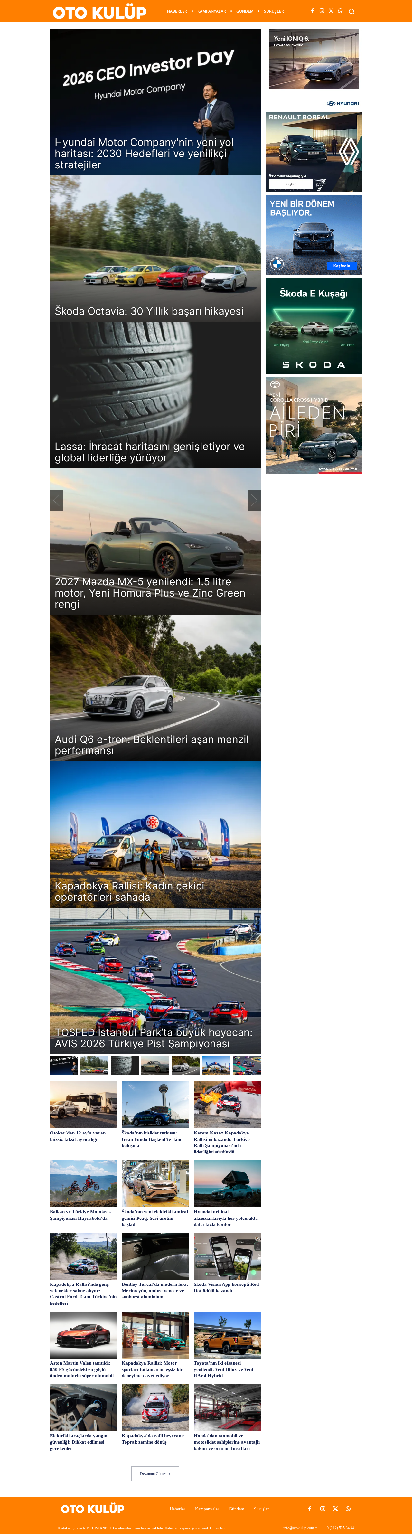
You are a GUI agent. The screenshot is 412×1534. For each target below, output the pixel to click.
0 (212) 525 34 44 (340, 1528)
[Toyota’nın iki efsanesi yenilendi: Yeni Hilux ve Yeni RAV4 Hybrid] (227, 1335)
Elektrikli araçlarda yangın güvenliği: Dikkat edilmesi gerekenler (78, 1442)
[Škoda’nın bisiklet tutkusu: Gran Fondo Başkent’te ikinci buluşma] (155, 1104)
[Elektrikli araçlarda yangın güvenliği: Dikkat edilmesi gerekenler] (83, 1407)
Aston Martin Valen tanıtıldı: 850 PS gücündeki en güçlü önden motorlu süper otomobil (82, 1369)
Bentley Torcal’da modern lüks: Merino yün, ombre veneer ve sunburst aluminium (155, 1290)
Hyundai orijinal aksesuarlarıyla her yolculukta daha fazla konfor (226, 1218)
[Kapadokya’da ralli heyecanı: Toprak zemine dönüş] (155, 1407)
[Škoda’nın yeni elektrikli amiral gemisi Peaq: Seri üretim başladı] (155, 1183)
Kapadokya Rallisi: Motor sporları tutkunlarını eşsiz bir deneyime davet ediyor (152, 1369)
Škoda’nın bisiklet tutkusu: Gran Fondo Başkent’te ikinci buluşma (152, 1139)
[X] (331, 11)
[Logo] (95, 1509)
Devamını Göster (153, 1474)
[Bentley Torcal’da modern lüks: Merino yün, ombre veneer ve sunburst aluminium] (155, 1256)
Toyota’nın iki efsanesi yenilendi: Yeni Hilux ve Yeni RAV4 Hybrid (223, 1369)
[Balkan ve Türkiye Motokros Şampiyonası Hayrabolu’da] (83, 1183)
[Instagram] (322, 11)
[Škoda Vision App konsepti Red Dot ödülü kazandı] (227, 1256)
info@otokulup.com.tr (300, 1528)
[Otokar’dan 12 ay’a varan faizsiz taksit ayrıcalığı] (83, 1104)
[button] (351, 11)
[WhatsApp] (341, 11)
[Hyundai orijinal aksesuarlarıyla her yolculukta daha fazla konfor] (227, 1183)
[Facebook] (312, 11)
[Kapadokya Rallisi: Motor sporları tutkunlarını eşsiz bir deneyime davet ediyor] (155, 1335)
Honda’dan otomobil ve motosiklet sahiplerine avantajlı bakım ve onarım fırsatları (227, 1442)
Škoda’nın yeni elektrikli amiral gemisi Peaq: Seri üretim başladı (155, 1218)
